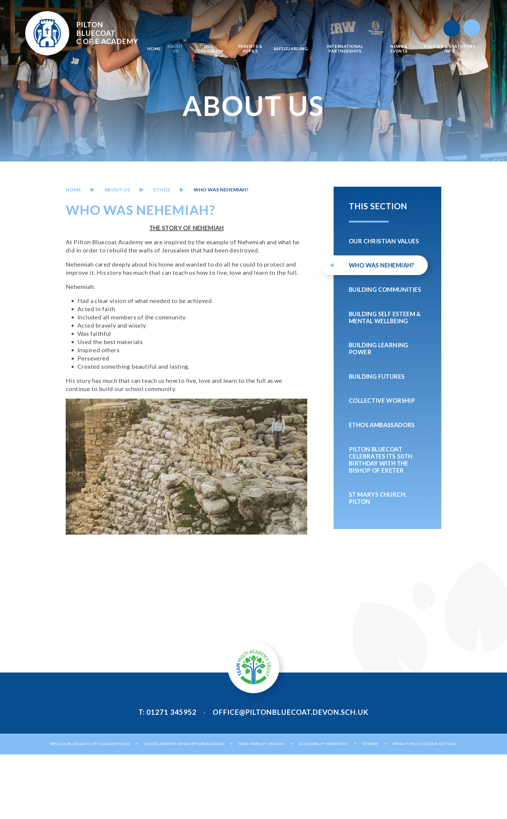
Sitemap (370, 744)
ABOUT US (117, 189)
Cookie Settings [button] (440, 744)
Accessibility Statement (323, 744)
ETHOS (161, 189)
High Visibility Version (262, 744)
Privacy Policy (407, 744)
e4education (211, 744)
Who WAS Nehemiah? (221, 189)
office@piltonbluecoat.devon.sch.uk (291, 712)
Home (73, 189)
